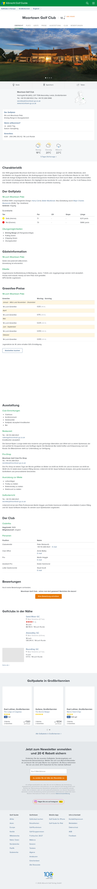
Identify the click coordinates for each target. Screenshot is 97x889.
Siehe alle (5, 665)
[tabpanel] (48, 707)
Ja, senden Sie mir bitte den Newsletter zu (48, 778)
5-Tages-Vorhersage (48, 157)
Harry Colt (36, 200)
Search (87, 3)
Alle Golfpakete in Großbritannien (48, 734)
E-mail (54, 547)
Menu (93, 3)
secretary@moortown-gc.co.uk (28, 101)
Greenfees (8, 133)
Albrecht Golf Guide (17, 3)
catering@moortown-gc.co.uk (13, 437)
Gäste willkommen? (12, 123)
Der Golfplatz (9, 112)
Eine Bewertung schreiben (48, 596)
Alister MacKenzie (48, 200)
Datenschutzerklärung (63, 793)
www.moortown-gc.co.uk (26, 103)
